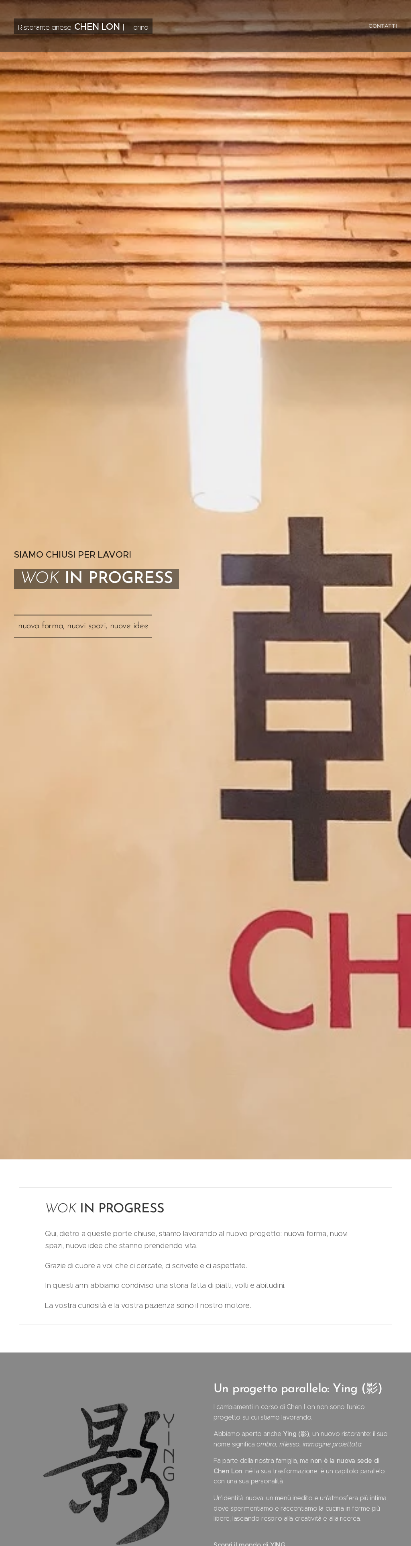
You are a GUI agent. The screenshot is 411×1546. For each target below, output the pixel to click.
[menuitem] (381, 26)
